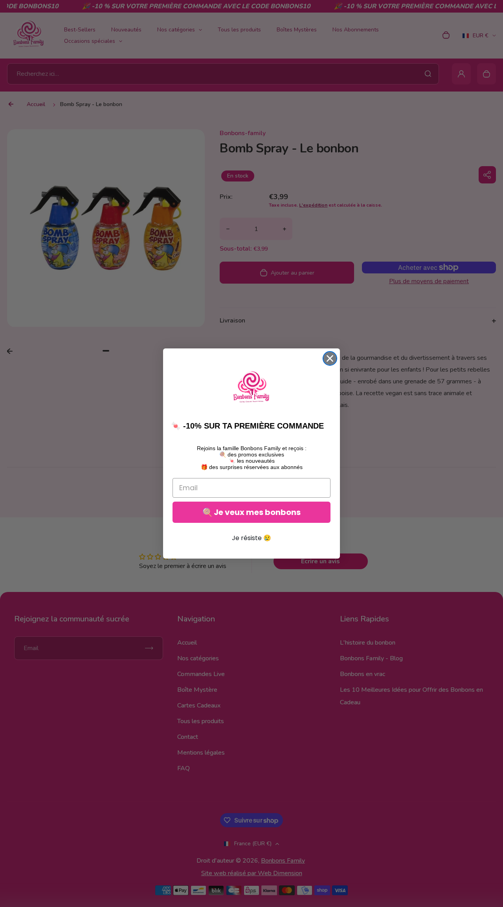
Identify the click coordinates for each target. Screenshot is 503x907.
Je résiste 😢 (251, 537)
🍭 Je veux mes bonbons (251, 512)
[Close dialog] (330, 358)
